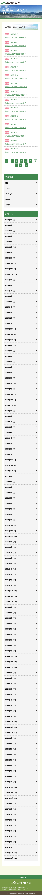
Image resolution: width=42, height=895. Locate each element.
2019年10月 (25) (11, 667)
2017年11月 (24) (11, 793)
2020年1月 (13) (10, 651)
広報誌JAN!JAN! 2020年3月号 (15, 54)
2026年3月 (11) (10, 247)
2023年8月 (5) (10, 416)
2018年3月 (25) (10, 771)
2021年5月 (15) (10, 563)
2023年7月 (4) (10, 422)
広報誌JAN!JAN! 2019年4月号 (15, 144)
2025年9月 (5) (10, 280)
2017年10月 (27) (11, 798)
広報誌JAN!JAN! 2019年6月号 (15, 128)
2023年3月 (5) (10, 443)
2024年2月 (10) (10, 383)
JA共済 (7, 199)
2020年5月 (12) (10, 629)
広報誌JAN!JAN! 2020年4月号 (15, 46)
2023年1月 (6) (10, 454)
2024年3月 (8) (10, 378)
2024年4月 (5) (10, 372)
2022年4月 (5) (10, 503)
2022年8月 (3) (10, 481)
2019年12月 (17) (11, 656)
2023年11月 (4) (10, 400)
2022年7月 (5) (10, 487)
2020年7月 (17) (10, 618)
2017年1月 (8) (10, 847)
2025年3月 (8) (10, 312)
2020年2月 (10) (10, 645)
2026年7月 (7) (10, 225)
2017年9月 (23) (10, 803)
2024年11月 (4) (10, 334)
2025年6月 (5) (10, 296)
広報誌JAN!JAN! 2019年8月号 (15, 111)
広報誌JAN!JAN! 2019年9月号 (15, 103)
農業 (6, 183)
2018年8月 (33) (10, 743)
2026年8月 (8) (10, 220)
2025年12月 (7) (10, 263)
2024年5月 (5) (10, 367)
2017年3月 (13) (10, 836)
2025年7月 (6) (10, 291)
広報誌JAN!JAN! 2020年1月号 (15, 70)
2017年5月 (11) (10, 825)
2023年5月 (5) (10, 432)
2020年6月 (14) (10, 623)
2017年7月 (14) (10, 814)
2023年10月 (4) (10, 405)
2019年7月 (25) (10, 683)
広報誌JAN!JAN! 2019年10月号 (16, 95)
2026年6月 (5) (10, 231)
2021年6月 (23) (10, 558)
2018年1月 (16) (10, 782)
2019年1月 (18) (10, 716)
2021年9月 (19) (10, 542)
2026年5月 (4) (10, 236)
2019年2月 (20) (10, 711)
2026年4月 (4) (10, 241)
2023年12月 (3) (10, 394)
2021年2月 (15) (10, 580)
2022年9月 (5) (10, 476)
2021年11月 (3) (10, 531)
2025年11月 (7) (10, 269)
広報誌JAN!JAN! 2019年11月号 (16, 87)
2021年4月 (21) (10, 569)
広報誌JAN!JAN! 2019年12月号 (16, 78)
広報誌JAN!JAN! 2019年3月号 (15, 152)
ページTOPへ (21, 877)
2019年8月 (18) (10, 678)
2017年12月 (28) (11, 787)
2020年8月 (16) (10, 613)
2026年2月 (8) (10, 252)
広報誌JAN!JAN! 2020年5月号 (15, 38)
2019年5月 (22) (10, 694)
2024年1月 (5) (10, 389)
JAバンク (8, 194)
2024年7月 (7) (10, 356)
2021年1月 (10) (10, 585)
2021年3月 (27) (10, 574)
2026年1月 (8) (10, 258)
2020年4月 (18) (10, 634)
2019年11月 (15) (11, 662)
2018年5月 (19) (10, 760)
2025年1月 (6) (10, 323)
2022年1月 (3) (10, 520)
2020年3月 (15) (10, 640)
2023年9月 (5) (10, 411)
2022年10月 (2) (10, 471)
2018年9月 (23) (10, 738)
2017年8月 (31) (10, 809)
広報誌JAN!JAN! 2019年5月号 (15, 136)
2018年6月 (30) (10, 754)
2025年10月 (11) (11, 274)
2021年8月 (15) (10, 547)
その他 (7, 205)
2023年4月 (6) (10, 438)
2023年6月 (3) (10, 427)
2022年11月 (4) (10, 465)
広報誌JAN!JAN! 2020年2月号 (15, 62)
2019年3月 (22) (10, 705)
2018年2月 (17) (10, 776)
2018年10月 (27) (11, 733)
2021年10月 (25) (11, 536)
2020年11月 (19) (11, 596)
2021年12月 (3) (10, 525)
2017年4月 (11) (10, 831)
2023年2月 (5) (10, 449)
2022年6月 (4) (10, 492)
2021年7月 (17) (10, 552)
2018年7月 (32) (10, 749)
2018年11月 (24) (11, 727)
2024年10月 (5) (10, 340)
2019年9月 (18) (10, 672)
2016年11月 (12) (11, 858)
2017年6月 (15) (10, 820)
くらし (7, 188)
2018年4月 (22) (10, 765)
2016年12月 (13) (11, 853)
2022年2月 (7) (10, 514)
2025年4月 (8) (10, 307)
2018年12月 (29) (11, 722)
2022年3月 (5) (10, 509)
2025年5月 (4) (10, 302)
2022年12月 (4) (10, 460)
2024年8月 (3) (10, 351)
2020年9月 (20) (10, 607)
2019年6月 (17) (10, 689)
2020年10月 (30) (11, 602)
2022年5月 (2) (10, 498)
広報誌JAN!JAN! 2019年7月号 (15, 119)
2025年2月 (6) (10, 318)
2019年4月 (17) (10, 700)
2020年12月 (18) (11, 591)
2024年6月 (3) (10, 361)
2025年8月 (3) (10, 285)
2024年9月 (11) (10, 345)
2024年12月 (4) (10, 329)
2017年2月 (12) (10, 842)
